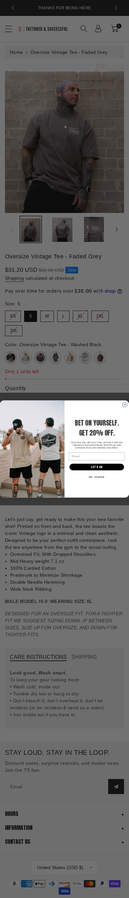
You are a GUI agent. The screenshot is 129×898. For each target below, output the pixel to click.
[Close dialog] (124, 404)
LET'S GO (97, 467)
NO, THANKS (97, 477)
